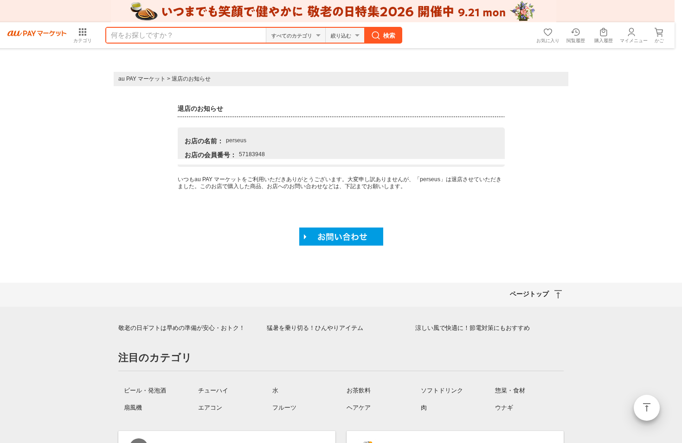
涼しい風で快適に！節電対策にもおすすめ (472, 327)
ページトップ (647, 408)
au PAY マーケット (142, 79)
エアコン (210, 407)
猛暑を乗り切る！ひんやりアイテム (315, 327)
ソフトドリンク (442, 390)
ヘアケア (359, 407)
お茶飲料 (359, 390)
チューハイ (213, 390)
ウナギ (504, 407)
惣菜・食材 (510, 390)
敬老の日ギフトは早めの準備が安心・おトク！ (181, 327)
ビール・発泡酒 (145, 390)
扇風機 (133, 407)
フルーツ (284, 407)
